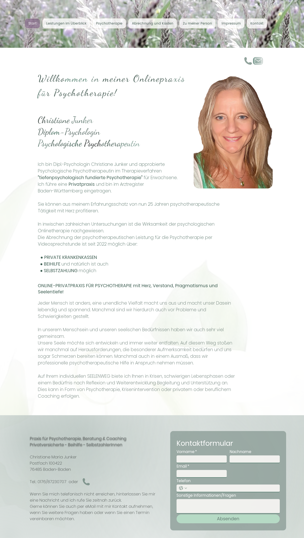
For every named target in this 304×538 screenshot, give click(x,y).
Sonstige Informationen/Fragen (206, 495)
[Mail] (258, 61)
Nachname (240, 451)
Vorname (187, 451)
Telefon (184, 481)
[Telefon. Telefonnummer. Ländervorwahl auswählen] (183, 488)
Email (183, 466)
